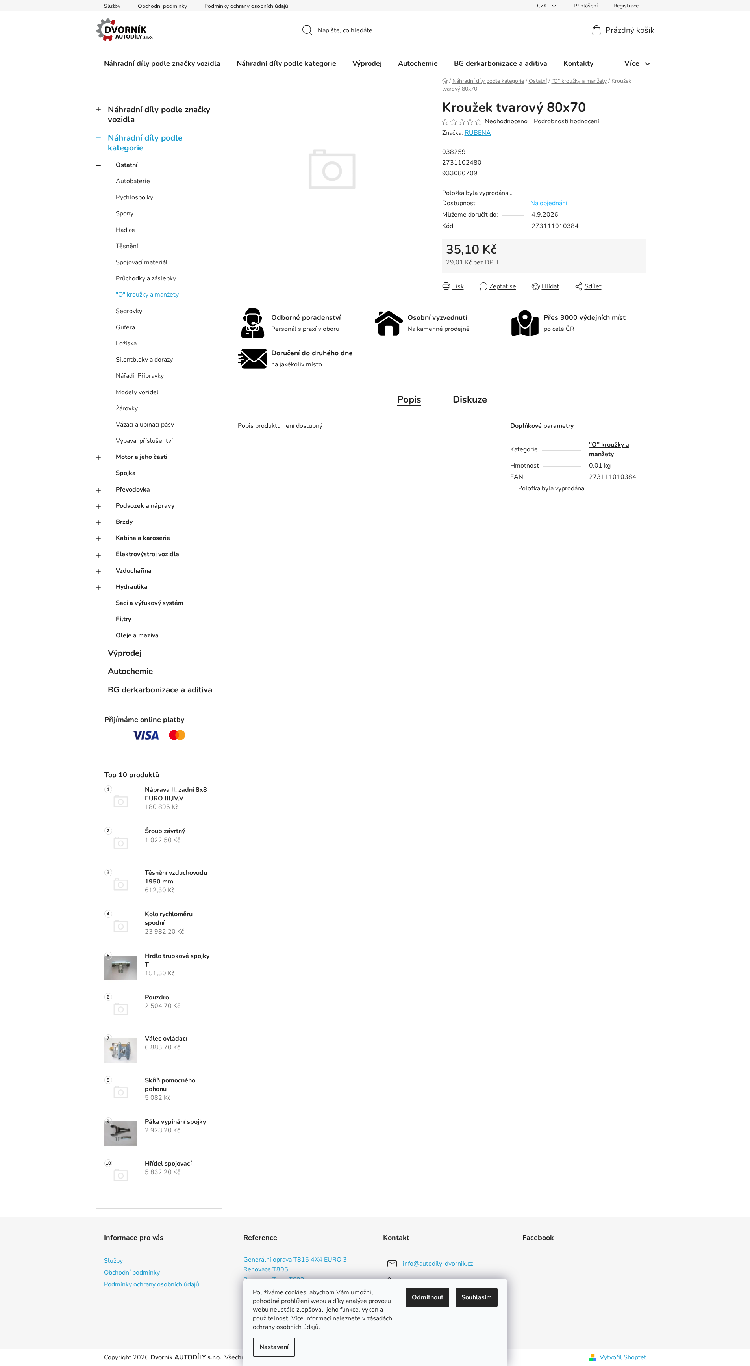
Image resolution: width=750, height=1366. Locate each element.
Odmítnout (427, 1297)
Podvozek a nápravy (145, 505)
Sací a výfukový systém (149, 603)
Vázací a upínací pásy (145, 424)
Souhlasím (476, 1297)
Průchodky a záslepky (146, 278)
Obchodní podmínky (162, 6)
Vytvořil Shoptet (623, 1357)
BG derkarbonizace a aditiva (160, 689)
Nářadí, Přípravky (140, 375)
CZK (543, 5)
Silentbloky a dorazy (144, 359)
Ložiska (126, 343)
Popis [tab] (409, 399)
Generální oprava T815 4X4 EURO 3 (295, 1260)
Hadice (125, 230)
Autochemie (130, 671)
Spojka (126, 473)
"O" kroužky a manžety (147, 294)
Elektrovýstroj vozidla (147, 554)
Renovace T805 (265, 1269)
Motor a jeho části (141, 457)
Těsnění (127, 246)
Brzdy (124, 522)
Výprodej (124, 653)
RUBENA (478, 132)
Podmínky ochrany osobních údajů (246, 6)
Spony (124, 213)
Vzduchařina (134, 570)
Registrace (626, 5)
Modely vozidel (137, 392)
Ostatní (126, 165)
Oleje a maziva (137, 635)
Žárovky (127, 408)
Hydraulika (132, 587)
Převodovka (133, 489)
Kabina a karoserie (143, 538)
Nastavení (274, 1347)
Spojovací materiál (142, 262)
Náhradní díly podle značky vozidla (159, 114)
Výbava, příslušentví (144, 440)
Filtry (123, 619)
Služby (112, 6)
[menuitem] (162, 63)
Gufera (125, 327)
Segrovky (129, 311)
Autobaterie (133, 181)
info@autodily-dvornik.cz (438, 1263)
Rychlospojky (134, 197)
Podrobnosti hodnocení (566, 121)
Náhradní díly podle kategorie (145, 142)
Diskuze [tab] (470, 399)
